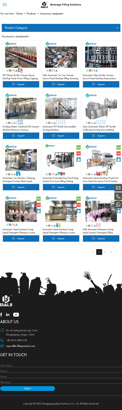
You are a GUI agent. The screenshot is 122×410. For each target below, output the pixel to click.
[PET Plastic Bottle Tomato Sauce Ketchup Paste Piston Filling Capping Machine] (21, 57)
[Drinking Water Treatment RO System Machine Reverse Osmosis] (21, 108)
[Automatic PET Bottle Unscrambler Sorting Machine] (61, 108)
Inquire (20, 84)
